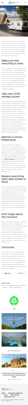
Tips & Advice (14, 10)
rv (3, 285)
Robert (9, 379)
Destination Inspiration (10, 335)
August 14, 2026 (16, 379)
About (3, 393)
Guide (5, 395)
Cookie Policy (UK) (9, 397)
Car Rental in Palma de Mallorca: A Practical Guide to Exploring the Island (14, 375)
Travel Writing (14, 395)
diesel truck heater (9, 159)
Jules (19, 31)
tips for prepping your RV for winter (16, 285)
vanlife (5, 287)
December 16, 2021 (12, 31)
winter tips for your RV (16, 287)
